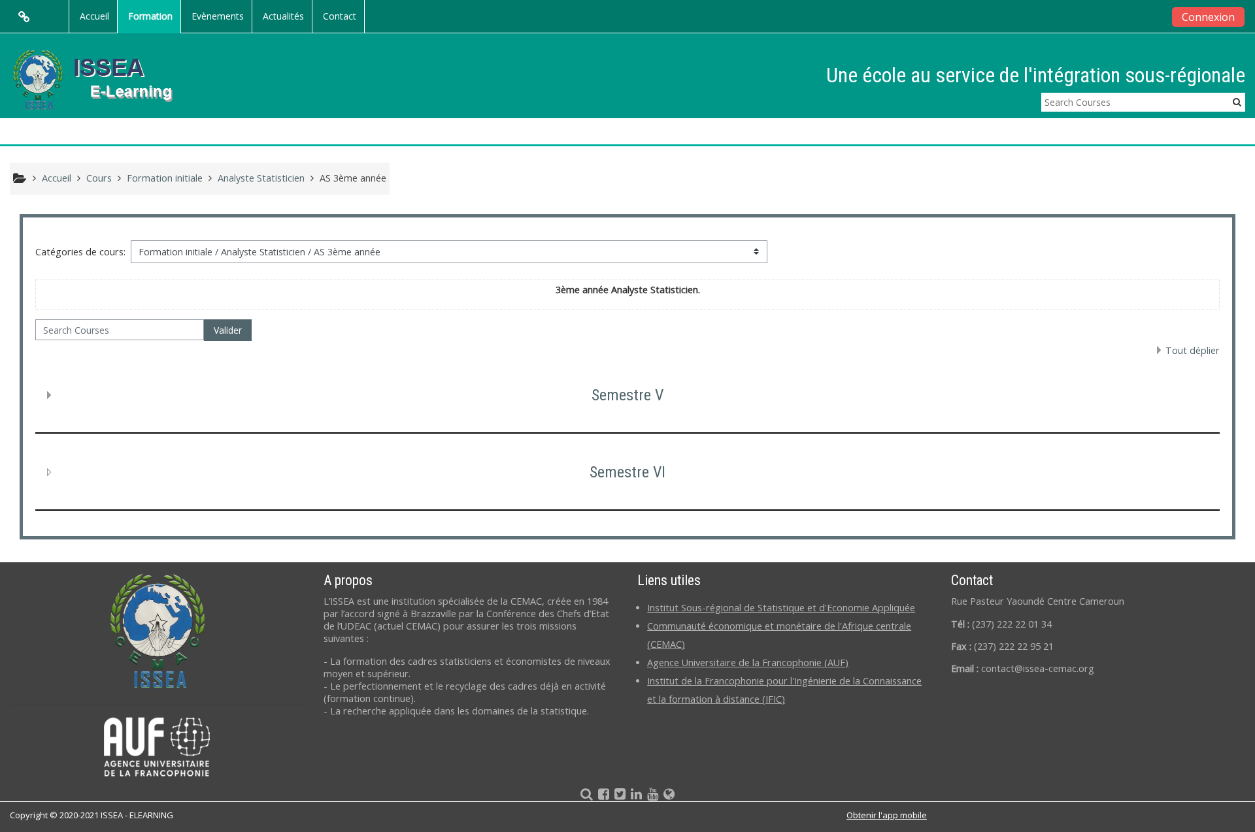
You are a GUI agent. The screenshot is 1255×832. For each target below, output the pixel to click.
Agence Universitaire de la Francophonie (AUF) (747, 662)
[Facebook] (601, 795)
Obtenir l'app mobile (886, 815)
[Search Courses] (1237, 101)
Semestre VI (627, 472)
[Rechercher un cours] (581, 795)
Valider (228, 330)
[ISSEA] (671, 795)
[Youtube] (650, 795)
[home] (103, 78)
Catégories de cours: (80, 252)
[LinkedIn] (634, 795)
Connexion (1208, 17)
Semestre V (627, 395)
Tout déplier (1192, 350)
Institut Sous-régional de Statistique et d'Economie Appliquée (781, 607)
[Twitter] (617, 795)
